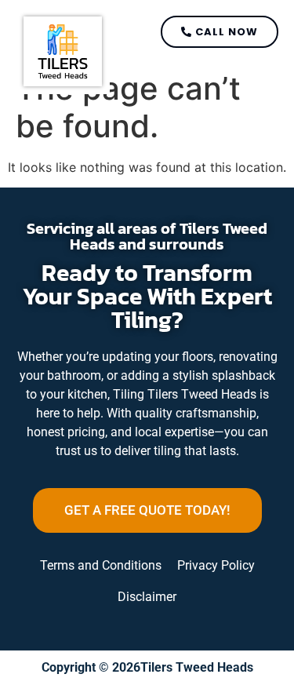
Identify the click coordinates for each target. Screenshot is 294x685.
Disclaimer (147, 596)
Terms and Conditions (101, 565)
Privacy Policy (216, 565)
